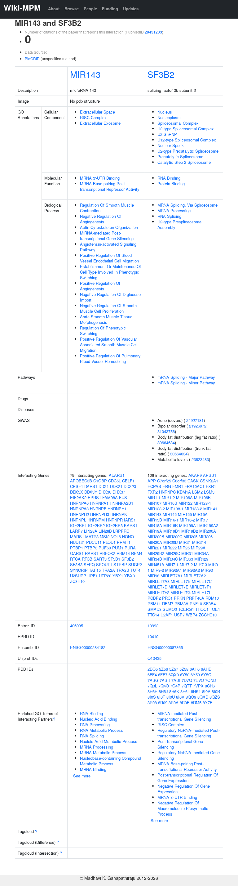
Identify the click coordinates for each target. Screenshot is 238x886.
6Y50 (184, 675)
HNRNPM (96, 520)
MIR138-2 (193, 509)
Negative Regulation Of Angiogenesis (100, 219)
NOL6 (116, 536)
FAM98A (110, 497)
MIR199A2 (208, 525)
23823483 (200, 459)
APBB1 (209, 475)
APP (152, 481)
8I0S (152, 697)
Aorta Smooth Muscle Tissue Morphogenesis (106, 319)
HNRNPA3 (79, 509)
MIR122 (185, 503)
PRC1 (167, 598)
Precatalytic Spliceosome (180, 156)
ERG (166, 486)
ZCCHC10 (208, 615)
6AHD (206, 669)
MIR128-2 (156, 509)
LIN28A (90, 531)
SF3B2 (161, 74)
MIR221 (154, 548)
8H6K (174, 691)
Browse (71, 8)
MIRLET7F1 (200, 587)
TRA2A (108, 570)
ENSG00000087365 (165, 647)
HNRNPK (118, 514)
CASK (193, 481)
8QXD (202, 697)
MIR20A (155, 542)
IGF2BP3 (114, 525)
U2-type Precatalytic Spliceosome (187, 151)
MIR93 (207, 570)
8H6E (152, 691)
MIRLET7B (181, 581)
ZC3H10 (77, 581)
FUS (123, 497)
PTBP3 (90, 548)
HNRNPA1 (99, 503)
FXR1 (211, 486)
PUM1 (117, 548)
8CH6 (210, 686)
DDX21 (116, 486)
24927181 (195, 420)
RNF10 (196, 603)
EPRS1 (94, 497)
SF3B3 (76, 564)
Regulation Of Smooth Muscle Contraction (107, 207)
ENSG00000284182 (87, 647)
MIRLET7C (202, 581)
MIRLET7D (157, 587)
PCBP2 (154, 598)
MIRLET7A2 (195, 576)
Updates (131, 8)
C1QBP (100, 481)
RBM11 (154, 603)
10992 (153, 626)
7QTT (187, 686)
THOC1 (202, 609)
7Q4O (163, 686)
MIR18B (170, 525)
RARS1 (91, 553)
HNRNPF (98, 509)
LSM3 (209, 492)
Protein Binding (171, 183)
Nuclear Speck (170, 145)
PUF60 (105, 548)
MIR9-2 (157, 570)
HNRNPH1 (117, 509)
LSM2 (197, 492)
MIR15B (155, 520)
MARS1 (77, 536)
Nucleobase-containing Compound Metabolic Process (110, 761)
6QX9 (174, 675)
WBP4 (191, 615)
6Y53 (195, 675)
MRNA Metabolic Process (103, 752)
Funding (110, 8)
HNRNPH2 (79, 514)
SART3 (100, 559)
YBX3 (129, 576)
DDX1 (104, 486)
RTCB (87, 559)
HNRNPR (114, 520)
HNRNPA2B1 (121, 503)
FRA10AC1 (194, 486)
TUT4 (135, 570)
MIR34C (170, 559)
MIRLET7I (201, 592)
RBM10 (212, 598)
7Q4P (175, 686)
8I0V (180, 697)
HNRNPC (167, 492)
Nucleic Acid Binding (98, 719)
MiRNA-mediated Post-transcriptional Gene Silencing (107, 235)
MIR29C (172, 553)
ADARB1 (117, 475)
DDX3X (76, 492)
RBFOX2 (107, 553)
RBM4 (136, 553)
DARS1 (90, 486)
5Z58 (183, 669)
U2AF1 (167, 615)
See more (81, 776)
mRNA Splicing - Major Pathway (186, 377)
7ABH (165, 680)
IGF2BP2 (96, 525)
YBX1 (117, 576)
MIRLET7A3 (159, 581)
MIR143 (85, 74)
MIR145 (170, 514)
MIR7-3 (200, 564)
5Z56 (163, 669)
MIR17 (202, 520)
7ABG (153, 680)
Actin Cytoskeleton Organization (109, 227)
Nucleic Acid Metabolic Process (108, 741)
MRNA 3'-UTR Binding (100, 178)
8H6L (185, 691)
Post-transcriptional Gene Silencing (180, 744)
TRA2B (122, 570)
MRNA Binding (93, 769)
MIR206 (206, 536)
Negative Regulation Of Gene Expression (183, 788)
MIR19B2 (189, 531)
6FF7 (162, 675)
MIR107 (154, 503)
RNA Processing (95, 724)
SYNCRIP (79, 570)
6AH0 (195, 669)
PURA (130, 548)
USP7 (179, 615)
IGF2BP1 (78, 525)
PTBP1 (76, 548)
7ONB (210, 680)
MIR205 (190, 536)
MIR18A (155, 525)
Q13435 (154, 658)
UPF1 (92, 576)
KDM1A (184, 492)
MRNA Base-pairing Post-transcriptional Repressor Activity (109, 186)
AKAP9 (195, 475)
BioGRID (32, 58)
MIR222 (170, 548)
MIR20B (170, 542)
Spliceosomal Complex (178, 123)
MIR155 (185, 514)
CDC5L (114, 481)
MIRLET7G (180, 592)
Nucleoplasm (169, 117)
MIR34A (201, 553)
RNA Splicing (169, 216)
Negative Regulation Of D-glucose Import (110, 297)
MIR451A (156, 564)
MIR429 (201, 559)
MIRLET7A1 (172, 576)
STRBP (120, 564)
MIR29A (198, 548)
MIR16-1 (170, 520)
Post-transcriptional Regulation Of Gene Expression (187, 777)
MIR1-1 (154, 497)
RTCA (75, 559)
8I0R (216, 691)
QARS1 (77, 553)
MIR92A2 (191, 570)
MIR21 (185, 542)
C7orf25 (164, 481)
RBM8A (181, 603)
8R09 (162, 702)
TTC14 (153, 615)
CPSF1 (76, 486)
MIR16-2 (187, 520)
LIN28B (105, 531)
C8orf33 (179, 481)
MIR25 (184, 548)
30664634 (166, 442)
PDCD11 (94, 542)
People (90, 8)
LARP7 (76, 531)
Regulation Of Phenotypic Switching (103, 330)
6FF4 (152, 675)
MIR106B (202, 497)
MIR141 (210, 509)
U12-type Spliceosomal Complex (186, 140)
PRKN (179, 598)
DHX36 (105, 492)
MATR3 (92, 536)
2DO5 (153, 669)
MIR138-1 (174, 509)
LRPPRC (121, 531)
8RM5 (196, 702)
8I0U (170, 697)
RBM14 (123, 553)
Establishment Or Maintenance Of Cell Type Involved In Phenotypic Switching (110, 271)
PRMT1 (123, 542)
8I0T (161, 697)
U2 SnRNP (167, 134)
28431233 (153, 31)
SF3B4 (209, 603)
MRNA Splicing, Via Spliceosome (187, 205)
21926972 (197, 426)
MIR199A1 (188, 525)
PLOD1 (109, 542)
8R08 (152, 702)
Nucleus (164, 112)
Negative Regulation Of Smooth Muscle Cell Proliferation (108, 308)
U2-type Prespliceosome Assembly (179, 224)
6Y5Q (206, 675)
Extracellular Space (97, 112)
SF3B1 (114, 559)
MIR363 (186, 559)
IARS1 (130, 520)
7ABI (175, 680)
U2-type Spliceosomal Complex (185, 129)
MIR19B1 (171, 531)
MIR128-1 (202, 503)
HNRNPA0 (79, 503)
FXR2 (153, 492)
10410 (153, 636)
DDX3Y (90, 492)
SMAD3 (154, 609)
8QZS (214, 697)
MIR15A (200, 514)
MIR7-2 (186, 564)
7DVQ (187, 680)
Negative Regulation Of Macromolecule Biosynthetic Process (182, 808)
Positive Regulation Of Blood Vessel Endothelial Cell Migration (109, 258)
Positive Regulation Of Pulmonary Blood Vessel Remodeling (110, 358)
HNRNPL (78, 520)
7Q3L (152, 686)
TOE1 (215, 609)
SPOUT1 (104, 564)
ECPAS (154, 486)
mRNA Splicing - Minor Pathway (186, 383)
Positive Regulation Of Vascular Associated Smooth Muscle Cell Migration (109, 344)
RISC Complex (93, 117)
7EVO (198, 680)
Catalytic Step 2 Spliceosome (184, 162)
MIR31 (187, 553)
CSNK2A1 (209, 481)
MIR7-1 (171, 564)
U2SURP (78, 576)
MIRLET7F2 (158, 592)
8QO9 (191, 697)
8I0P (206, 691)
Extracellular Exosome (100, 123)
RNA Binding (168, 178)
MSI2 (104, 536)
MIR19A (155, 531)
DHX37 (118, 492)
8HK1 (196, 691)
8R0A (173, 702)
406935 (76, 626)
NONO (128, 536)
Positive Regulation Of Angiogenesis (100, 286)
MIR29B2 (156, 553)
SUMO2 (170, 609)
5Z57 (173, 669)
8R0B (185, 702)
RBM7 (167, 603)
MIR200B (156, 536)
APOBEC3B (81, 481)
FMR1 (177, 486)
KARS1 (130, 525)
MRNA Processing (174, 210)
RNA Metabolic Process (101, 730)
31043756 (166, 431)
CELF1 (128, 481)
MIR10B (170, 503)
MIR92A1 (173, 570)
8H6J (163, 691)
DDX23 (130, 486)
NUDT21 (77, 542)
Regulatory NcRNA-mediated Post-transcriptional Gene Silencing (188, 733)
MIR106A (184, 497)
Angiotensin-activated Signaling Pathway (108, 247)
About (54, 8)
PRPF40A (195, 598)
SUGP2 (135, 564)
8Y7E (208, 702)
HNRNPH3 (99, 514)
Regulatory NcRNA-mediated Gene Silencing (188, 755)
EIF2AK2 (78, 497)
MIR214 (199, 542)
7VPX (198, 686)
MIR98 (153, 576)
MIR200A (207, 531)
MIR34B (155, 559)
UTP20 (105, 576)
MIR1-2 (168, 497)
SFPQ (89, 564)
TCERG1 (186, 609)
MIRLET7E (178, 587)
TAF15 (95, 570)
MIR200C (173, 536)
